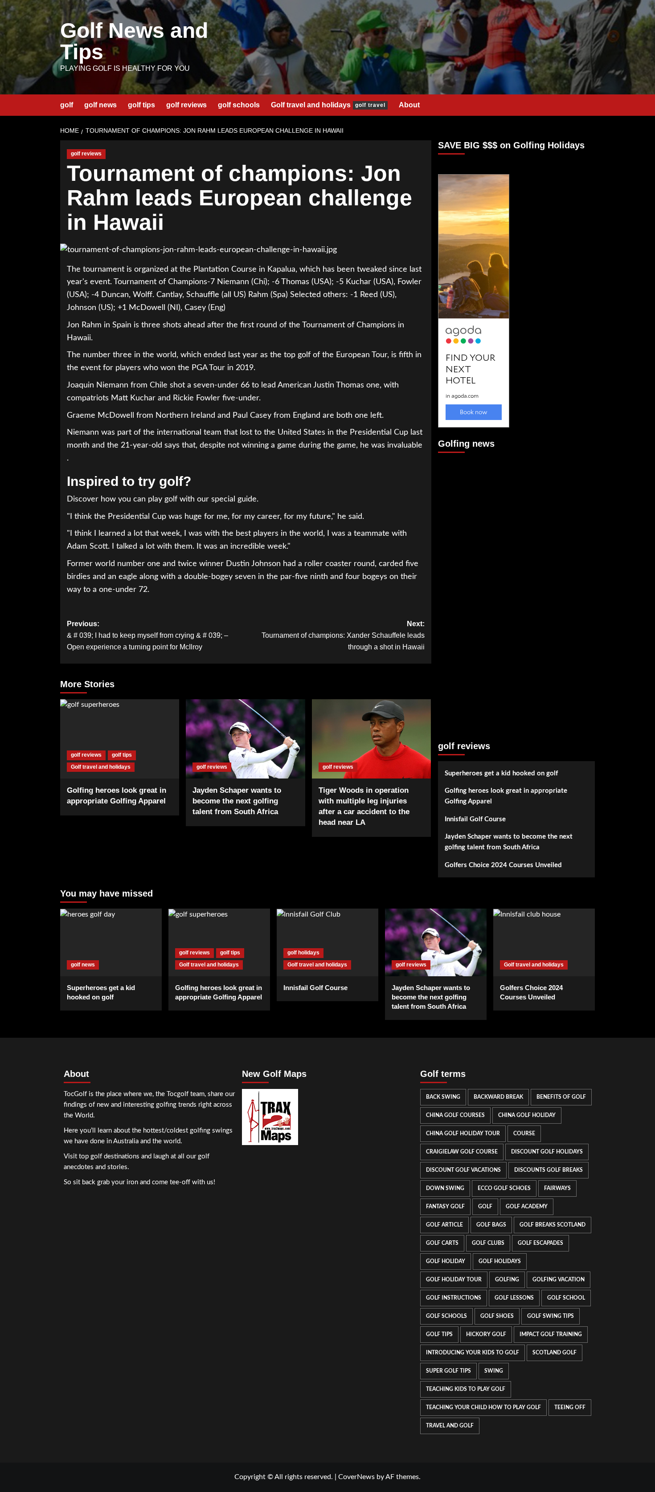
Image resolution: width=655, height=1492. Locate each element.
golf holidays (303, 953)
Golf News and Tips (134, 41)
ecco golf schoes (504, 1188)
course (524, 1133)
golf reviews (186, 105)
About (409, 105)
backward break (498, 1097)
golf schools (239, 105)
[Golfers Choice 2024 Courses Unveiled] (544, 942)
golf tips (141, 105)
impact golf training (551, 1334)
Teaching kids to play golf (465, 1389)
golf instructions (453, 1297)
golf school (566, 1297)
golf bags (491, 1224)
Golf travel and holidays (328, 105)
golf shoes (497, 1316)
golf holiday (445, 1261)
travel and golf (450, 1425)
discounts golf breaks (548, 1170)
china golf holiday (527, 1115)
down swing (445, 1188)
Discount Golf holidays (547, 1151)
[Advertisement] (473, 592)
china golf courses (455, 1115)
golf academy (527, 1206)
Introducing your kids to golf (472, 1352)
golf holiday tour (454, 1279)
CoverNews (356, 1476)
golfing (507, 1279)
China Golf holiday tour (463, 1133)
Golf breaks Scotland (552, 1224)
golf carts (442, 1243)
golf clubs (488, 1243)
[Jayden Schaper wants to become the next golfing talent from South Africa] (245, 739)
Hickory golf (486, 1334)
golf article (444, 1224)
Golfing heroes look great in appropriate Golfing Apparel (506, 796)
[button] (589, 105)
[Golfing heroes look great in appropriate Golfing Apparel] (119, 739)
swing (493, 1371)
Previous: (147, 635)
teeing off (569, 1407)
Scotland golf (554, 1352)
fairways (557, 1188)
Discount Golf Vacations (463, 1170)
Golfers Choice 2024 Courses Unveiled (503, 865)
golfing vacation (558, 1279)
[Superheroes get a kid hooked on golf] (111, 942)
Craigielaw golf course (462, 1151)
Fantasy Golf (445, 1206)
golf (66, 105)
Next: (343, 635)
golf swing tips (550, 1316)
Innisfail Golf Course (475, 819)
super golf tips (448, 1371)
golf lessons (514, 1297)
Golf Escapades (540, 1243)
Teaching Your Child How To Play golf (483, 1407)
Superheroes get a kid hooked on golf (501, 773)
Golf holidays (500, 1261)
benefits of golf (561, 1097)
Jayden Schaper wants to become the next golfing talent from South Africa (236, 801)
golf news (100, 105)
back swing (443, 1097)
